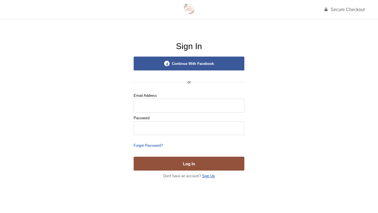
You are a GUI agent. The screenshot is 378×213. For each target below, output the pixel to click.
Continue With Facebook (193, 64)
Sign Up (208, 176)
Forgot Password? (148, 145)
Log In (189, 163)
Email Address (145, 95)
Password (141, 118)
